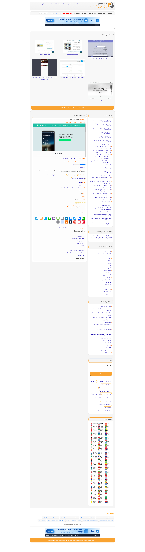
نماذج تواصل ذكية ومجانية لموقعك (103, 397)
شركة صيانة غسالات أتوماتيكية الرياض (102, 324)
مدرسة (109, 263)
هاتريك (109, 261)
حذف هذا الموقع (80, 258)
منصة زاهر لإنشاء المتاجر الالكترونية (73, 520)
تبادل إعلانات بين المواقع (105, 391)
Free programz (80, 241)
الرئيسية (110, 13)
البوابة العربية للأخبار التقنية (104, 253)
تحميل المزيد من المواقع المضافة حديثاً (72, 108)
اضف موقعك (108, 381)
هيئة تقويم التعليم (106, 279)
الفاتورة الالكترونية (106, 164)
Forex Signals (63, 175)
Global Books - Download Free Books (75, 253)
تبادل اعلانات (100, 381)
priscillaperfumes (107, 332)
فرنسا (80, 182)
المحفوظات (61, 228)
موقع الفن (108, 282)
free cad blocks (80, 236)
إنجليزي (80, 185)
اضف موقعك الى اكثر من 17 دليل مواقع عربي (69, 517)
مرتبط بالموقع (67, 228)
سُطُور (109, 265)
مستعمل (108, 277)
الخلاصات (77, 13)
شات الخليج (110, 517)
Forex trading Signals (52, 175)
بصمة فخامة (108, 322)
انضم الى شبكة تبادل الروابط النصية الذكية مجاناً (72, 524)
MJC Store (108, 347)
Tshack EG (108, 315)
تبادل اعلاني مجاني (106, 201)
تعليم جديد (108, 258)
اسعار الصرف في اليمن (105, 350)
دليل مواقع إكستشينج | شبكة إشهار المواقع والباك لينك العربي (72, 540)
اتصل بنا (84, 13)
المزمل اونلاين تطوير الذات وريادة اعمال (56, 520)
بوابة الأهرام (108, 289)
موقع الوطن (108, 284)
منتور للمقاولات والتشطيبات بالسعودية (101, 313)
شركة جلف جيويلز (107, 320)
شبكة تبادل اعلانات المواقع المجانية (90, 520)
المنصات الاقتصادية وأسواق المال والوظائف (71, 188)
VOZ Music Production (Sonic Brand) (102, 317)
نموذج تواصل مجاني (106, 175)
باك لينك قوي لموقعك (105, 211)
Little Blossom (107, 327)
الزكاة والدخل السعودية (106, 384)
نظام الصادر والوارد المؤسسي (104, 144)
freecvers (82, 248)
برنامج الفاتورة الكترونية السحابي (87, 517)
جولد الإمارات (108, 352)
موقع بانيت (108, 256)
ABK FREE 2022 (80, 243)
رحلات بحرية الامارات (106, 306)
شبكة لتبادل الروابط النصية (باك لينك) (50, 517)
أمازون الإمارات (107, 251)
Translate (59, 13)
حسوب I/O (108, 272)
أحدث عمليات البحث (107, 378)
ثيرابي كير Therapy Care (105, 338)
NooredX (109, 345)
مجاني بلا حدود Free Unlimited (77, 250)
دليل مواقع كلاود (107, 291)
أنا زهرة (109, 287)
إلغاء (73, 164)
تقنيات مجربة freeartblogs (78, 238)
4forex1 (82, 245)
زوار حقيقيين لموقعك (106, 401)
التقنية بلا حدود (107, 270)
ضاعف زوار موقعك (96, 394)
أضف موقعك (101, 13)
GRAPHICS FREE (80, 255)
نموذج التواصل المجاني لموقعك (106, 520)
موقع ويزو (108, 294)
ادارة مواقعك (92, 13)
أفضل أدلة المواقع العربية (105, 388)
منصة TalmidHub (42, 520)
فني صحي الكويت (107, 340)
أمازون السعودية (107, 275)
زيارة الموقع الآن (81, 167)
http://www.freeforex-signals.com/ (71, 158)
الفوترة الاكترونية (107, 407)
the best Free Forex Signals (78, 178)
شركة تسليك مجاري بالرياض (104, 329)
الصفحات (74, 228)
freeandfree (81, 234)
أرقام (109, 268)
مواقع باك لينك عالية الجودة (104, 411)
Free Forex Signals (72, 175)
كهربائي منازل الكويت (106, 343)
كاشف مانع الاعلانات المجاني (104, 154)
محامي (92, 381)
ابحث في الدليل (108, 365)
